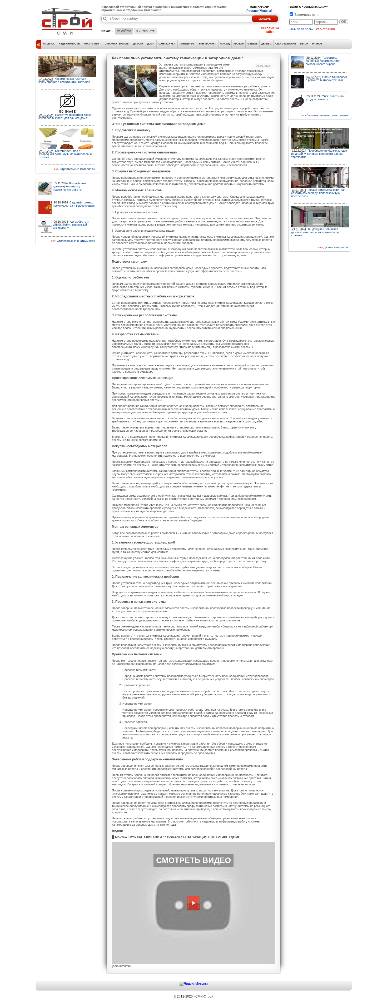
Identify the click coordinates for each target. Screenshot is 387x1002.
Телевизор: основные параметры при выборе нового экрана (323, 61)
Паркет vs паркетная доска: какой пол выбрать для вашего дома (65, 116)
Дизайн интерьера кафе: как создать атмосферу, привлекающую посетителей (318, 193)
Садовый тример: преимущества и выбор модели (74, 204)
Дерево (266, 43)
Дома (151, 43)
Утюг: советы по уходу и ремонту (325, 97)
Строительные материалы (77, 169)
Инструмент (92, 43)
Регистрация (325, 29)
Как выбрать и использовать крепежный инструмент (70, 225)
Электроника (207, 43)
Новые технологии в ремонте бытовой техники (326, 78)
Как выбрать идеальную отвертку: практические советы (69, 186)
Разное (317, 43)
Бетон (304, 43)
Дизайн (138, 43)
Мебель (252, 43)
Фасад (225, 43)
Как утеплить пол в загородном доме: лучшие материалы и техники (65, 154)
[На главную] (67, 35)
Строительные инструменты (76, 240)
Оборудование (285, 43)
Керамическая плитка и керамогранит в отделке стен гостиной (64, 80)
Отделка (49, 43)
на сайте (124, 31)
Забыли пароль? (301, 29)
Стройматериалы (117, 43)
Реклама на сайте (270, 30)
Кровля (239, 43)
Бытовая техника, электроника (327, 115)
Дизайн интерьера (336, 247)
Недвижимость (69, 43)
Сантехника (167, 43)
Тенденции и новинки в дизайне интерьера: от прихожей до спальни (315, 232)
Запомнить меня (306, 15)
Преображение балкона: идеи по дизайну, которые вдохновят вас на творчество (319, 153)
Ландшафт (187, 43)
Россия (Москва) (259, 11)
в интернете (145, 31)
